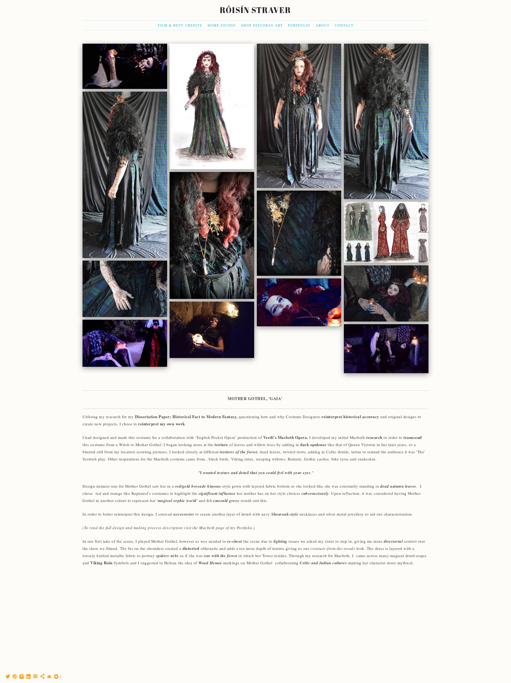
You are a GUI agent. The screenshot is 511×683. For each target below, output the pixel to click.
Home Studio (222, 25)
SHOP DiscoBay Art (262, 25)
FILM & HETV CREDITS (180, 25)
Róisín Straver (255, 10)
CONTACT (344, 25)
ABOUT (322, 25)
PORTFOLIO (299, 25)
